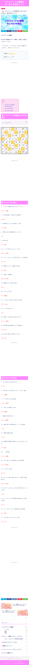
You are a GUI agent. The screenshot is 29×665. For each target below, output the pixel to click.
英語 (16, 632)
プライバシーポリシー (12, 661)
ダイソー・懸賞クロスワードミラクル (15, 636)
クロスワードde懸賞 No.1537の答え (9, 105)
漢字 (16, 631)
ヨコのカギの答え (9, 108)
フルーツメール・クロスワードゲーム (15, 649)
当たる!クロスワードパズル (15, 642)
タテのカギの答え (9, 110)
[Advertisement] (14, 80)
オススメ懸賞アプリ (15, 652)
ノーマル (3, 8)
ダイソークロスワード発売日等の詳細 (16, 638)
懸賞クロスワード (15, 645)
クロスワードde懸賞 (15, 627)
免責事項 (19, 661)
